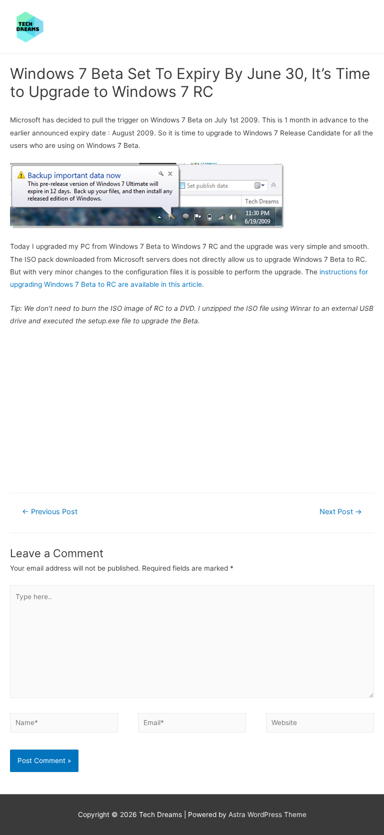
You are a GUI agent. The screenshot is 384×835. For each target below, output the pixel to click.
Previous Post (50, 511)
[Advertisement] (192, 408)
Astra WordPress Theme (267, 815)
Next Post (341, 511)
